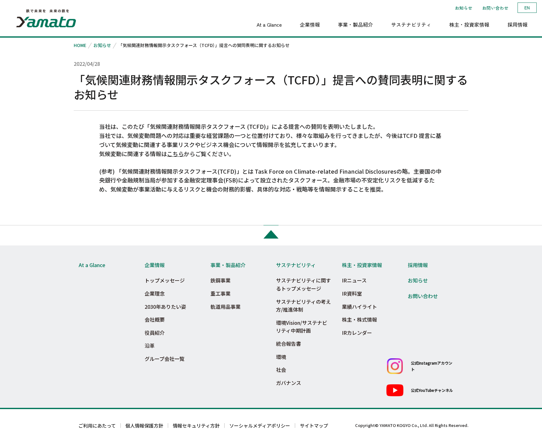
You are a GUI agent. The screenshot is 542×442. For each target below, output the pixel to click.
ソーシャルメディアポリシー (259, 425)
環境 (281, 356)
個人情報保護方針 (144, 425)
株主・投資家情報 (362, 265)
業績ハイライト (359, 306)
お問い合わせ (495, 8)
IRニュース (354, 280)
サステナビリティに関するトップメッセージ (303, 284)
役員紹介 (155, 332)
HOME (80, 45)
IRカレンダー (357, 332)
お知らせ (463, 8)
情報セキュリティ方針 (196, 425)
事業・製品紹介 (228, 265)
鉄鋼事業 (220, 280)
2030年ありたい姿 (165, 306)
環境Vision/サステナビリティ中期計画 (301, 326)
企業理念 (155, 293)
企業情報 (155, 265)
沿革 (150, 345)
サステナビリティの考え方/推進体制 (303, 305)
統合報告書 (288, 343)
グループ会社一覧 (164, 358)
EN (527, 7)
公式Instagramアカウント (431, 365)
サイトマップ (314, 425)
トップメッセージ (165, 280)
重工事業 (220, 293)
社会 (281, 369)
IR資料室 (352, 293)
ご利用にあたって (97, 425)
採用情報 (418, 265)
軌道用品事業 (225, 306)
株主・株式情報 (359, 319)
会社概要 (155, 319)
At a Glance (92, 265)
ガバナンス (288, 383)
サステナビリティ (296, 265)
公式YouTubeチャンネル (432, 390)
